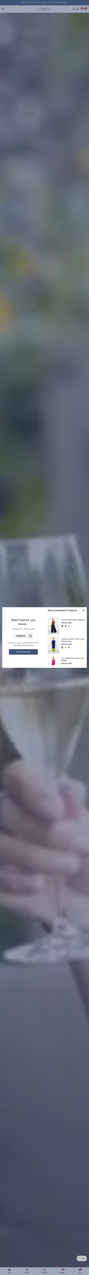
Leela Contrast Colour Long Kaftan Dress (72, 640)
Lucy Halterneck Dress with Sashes (72, 659)
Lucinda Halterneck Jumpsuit (73, 620)
